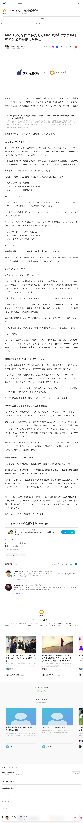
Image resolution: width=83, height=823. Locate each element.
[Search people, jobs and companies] (78, 3)
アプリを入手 (76, 773)
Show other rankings (41, 702)
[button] (42, 767)
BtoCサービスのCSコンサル (14, 546)
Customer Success (11, 540)
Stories (57, 24)
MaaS (23, 555)
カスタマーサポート (12, 555)
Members (39, 24)
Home (3, 24)
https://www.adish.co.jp (15, 14)
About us (20, 24)
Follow (41, 18)
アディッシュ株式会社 (23, 11)
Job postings (76, 24)
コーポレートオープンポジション (15, 543)
